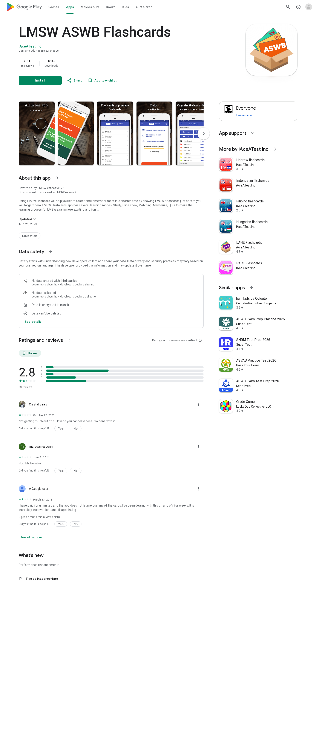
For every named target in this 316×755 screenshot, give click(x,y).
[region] (105, 63)
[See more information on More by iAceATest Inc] (274, 149)
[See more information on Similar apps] (251, 287)
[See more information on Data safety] (50, 251)
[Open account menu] (309, 7)
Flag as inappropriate (38, 579)
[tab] (54, 7)
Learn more (39, 284)
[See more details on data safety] (33, 321)
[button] (37, 133)
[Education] (29, 236)
